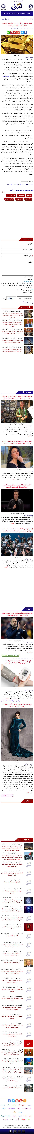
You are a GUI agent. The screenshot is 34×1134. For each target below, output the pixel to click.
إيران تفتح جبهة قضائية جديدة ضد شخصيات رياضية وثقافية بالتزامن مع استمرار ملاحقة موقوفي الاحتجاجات (17, 531)
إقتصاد (31, 19)
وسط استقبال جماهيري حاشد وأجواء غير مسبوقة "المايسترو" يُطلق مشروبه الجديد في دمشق (12, 315)
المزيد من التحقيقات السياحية (10, 655)
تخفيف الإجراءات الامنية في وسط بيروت (12, 1087)
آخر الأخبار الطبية (7, 795)
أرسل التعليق (28, 302)
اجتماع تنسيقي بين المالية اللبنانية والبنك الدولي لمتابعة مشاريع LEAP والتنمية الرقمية (12, 324)
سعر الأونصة (6, 76)
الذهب (28, 59)
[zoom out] (8, 19)
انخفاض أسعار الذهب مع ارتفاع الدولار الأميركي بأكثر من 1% (20, 184)
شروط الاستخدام (28, 281)
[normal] (6, 19)
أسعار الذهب (28, 199)
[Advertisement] (17, 219)
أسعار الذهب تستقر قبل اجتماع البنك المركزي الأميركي (21, 190)
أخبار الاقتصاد (25, 19)
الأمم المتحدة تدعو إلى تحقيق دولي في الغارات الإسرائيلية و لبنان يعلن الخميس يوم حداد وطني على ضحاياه (12, 848)
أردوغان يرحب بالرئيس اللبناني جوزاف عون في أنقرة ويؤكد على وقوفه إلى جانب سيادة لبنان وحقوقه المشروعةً (12, 857)
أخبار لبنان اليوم (11, 195)
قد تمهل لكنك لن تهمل (12, 935)
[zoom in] (3, 19)
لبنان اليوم (29, 195)
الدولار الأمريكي (9, 199)
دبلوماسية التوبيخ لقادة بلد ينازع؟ (12, 962)
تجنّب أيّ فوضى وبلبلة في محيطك (12, 882)
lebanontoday (20, 195)
